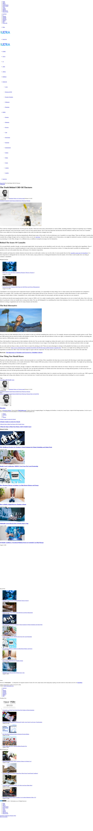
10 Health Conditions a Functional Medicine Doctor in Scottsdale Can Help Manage (22, 542)
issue (13, 380)
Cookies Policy (6, 5)
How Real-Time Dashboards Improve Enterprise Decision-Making (16, 734)
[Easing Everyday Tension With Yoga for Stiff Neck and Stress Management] (9, 285)
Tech (4, 56)
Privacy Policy (5, 6)
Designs (5, 81)
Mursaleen (11, 198)
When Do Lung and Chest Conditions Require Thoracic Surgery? (18, 272)
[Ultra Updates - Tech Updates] (9, 33)
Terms (4, 7)
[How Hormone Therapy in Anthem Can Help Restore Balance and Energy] (12, 482)
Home (4, 1)
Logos (6, 86)
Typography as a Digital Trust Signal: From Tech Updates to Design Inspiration (18, 710)
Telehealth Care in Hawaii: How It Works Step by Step (14, 523)
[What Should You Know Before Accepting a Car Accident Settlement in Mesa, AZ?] (9, 796)
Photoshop (7, 107)
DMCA (4, 3)
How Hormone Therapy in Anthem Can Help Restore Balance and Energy (19, 485)
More (4, 112)
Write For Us (5, 10)
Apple (4, 71)
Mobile (4, 76)
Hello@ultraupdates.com (9, 685)
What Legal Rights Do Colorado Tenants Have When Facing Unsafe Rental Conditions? (20, 773)
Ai (3, 61)
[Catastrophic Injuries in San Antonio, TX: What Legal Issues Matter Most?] (9, 784)
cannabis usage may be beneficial (79, 253)
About (4, 2)
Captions (7, 167)
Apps (4, 66)
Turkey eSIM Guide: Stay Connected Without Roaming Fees (15, 746)
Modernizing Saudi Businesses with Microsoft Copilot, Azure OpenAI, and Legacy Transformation (22, 722)
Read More (79, 682)
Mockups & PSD (8, 92)
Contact (4, 8)
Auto (6, 132)
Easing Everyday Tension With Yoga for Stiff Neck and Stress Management (21, 287)
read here (37, 237)
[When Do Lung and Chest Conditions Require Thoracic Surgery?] (9, 270)
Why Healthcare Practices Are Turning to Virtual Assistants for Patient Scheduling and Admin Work (26, 447)
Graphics (7, 173)
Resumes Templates (9, 97)
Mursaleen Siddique (7, 410)
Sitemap (4, 9)
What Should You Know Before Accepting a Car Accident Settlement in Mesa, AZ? (19, 797)
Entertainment (8, 147)
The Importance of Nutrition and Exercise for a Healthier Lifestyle (24, 352)
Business (7, 117)
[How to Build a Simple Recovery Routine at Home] (12, 501)
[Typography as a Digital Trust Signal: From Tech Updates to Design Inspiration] (9, 708)
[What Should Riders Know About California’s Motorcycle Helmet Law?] (9, 760)
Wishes (6, 157)
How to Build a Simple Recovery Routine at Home (13, 504)
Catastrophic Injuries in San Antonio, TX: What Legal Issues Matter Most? (17, 785)
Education (7, 142)
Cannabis (2, 380)
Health (3, 184)
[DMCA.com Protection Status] (3, 801)
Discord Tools (5, 11)
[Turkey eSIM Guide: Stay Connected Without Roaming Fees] (9, 745)
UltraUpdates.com (22, 410)
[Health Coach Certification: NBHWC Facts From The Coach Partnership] (12, 463)
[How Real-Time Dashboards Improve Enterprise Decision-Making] (9, 733)
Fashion (6, 152)
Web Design (7, 137)
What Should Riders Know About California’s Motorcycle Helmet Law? (17, 761)
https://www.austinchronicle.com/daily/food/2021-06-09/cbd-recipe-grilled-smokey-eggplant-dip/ (36, 347)
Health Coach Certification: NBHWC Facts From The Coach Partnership (19, 466)
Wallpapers (7, 102)
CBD (4, 183)
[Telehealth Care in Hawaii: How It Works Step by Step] (12, 521)
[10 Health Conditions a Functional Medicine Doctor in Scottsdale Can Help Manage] (12, 540)
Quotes (6, 162)
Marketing (7, 122)
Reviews (7, 127)
